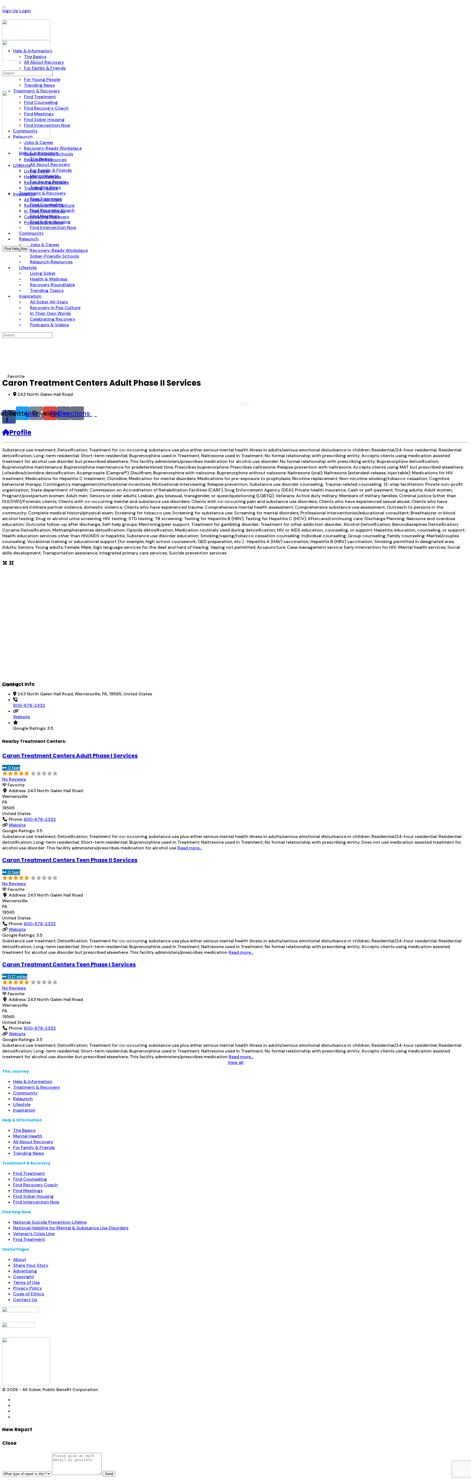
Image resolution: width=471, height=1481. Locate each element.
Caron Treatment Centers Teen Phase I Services (69, 964)
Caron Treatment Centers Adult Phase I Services (70, 755)
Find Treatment (29, 1173)
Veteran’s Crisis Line (34, 1233)
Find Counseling (30, 1179)
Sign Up (10, 11)
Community (25, 1093)
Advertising (25, 1271)
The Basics (24, 1130)
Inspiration (24, 1110)
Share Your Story (30, 1265)
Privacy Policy (27, 1288)
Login (25, 11)
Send (109, 1474)
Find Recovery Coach (35, 1185)
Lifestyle (22, 1104)
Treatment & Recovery (36, 1087)
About (19, 1259)
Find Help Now (15, 249)
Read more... (189, 848)
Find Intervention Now (36, 1202)
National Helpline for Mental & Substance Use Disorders (70, 1228)
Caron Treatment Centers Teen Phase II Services (69, 860)
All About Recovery (33, 1142)
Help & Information (32, 1081)
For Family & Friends (34, 1147)
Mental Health (27, 1136)
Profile (20, 432)
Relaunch (23, 1099)
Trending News (28, 1153)
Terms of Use (26, 1282)
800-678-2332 (29, 705)
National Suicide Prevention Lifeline (50, 1222)
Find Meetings (28, 1190)
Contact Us (25, 1299)
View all (235, 1062)
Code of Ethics (28, 1294)
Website (21, 717)
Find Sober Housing (33, 1196)
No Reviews (14, 779)
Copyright (23, 1277)
